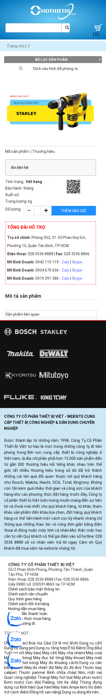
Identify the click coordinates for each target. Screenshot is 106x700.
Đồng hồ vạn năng (44, 692)
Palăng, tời (52, 682)
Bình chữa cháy (61, 672)
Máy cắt (49, 653)
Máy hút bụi (61, 677)
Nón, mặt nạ (89, 672)
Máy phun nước (87, 677)
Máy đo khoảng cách (58, 663)
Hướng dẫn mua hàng (26, 609)
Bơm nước (13, 682)
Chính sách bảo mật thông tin (34, 589)
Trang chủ (15, 46)
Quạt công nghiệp (20, 677)
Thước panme (31, 672)
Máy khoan (74, 658)
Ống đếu (93, 648)
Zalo (65, 262)
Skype (77, 262)
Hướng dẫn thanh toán (27, 613)
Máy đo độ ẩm (67, 667)
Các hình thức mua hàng (29, 618)
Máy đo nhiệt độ (38, 667)
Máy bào (32, 653)
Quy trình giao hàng (25, 599)
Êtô (71, 648)
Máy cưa (93, 653)
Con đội (33, 682)
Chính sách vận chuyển (28, 594)
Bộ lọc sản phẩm (51, 59)
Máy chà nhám (71, 653)
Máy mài (93, 658)
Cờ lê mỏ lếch (64, 643)
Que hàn (43, 687)
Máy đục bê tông (48, 658)
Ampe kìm (77, 687)
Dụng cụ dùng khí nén (80, 692)
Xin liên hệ (20, 167)
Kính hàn (27, 687)
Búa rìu (35, 643)
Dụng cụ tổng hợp (51, 648)
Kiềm (80, 648)
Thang (43, 677)
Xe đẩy (70, 682)
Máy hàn (59, 687)
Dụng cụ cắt (90, 643)
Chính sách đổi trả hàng (28, 604)
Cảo (46, 643)
